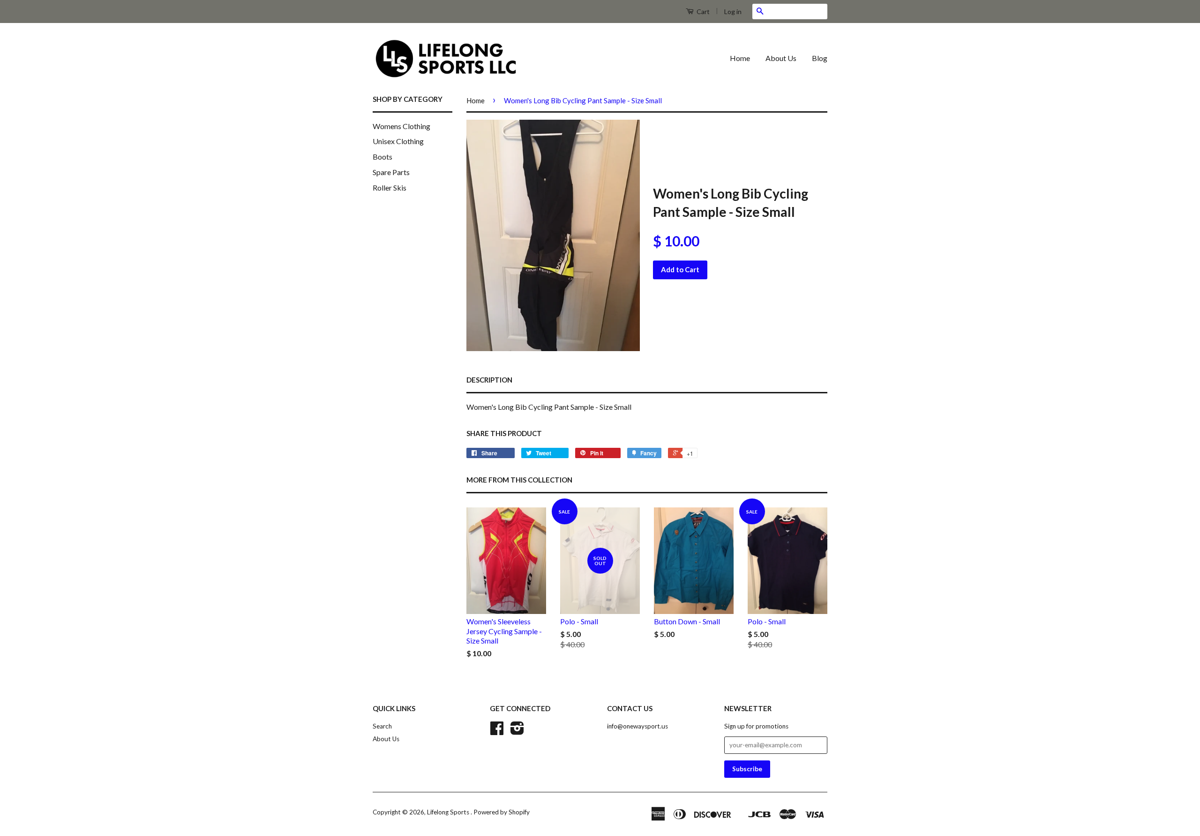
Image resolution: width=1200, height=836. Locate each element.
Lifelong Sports (449, 812)
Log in (733, 11)
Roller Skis (389, 187)
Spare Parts (391, 172)
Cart (702, 11)
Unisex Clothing (398, 141)
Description (489, 380)
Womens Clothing (401, 126)
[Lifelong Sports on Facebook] (497, 731)
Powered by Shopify (501, 812)
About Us (780, 58)
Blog (819, 58)
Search (382, 726)
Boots (382, 156)
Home (740, 58)
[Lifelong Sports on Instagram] (517, 731)
